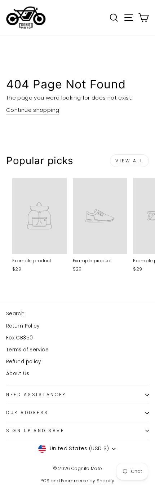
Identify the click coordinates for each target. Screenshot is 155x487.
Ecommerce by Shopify (87, 481)
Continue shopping (32, 110)
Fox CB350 (19, 337)
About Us (17, 373)
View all (129, 161)
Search (15, 313)
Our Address (27, 413)
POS (44, 481)
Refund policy (23, 361)
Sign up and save (35, 431)
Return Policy (23, 326)
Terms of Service (27, 349)
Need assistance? (36, 395)
